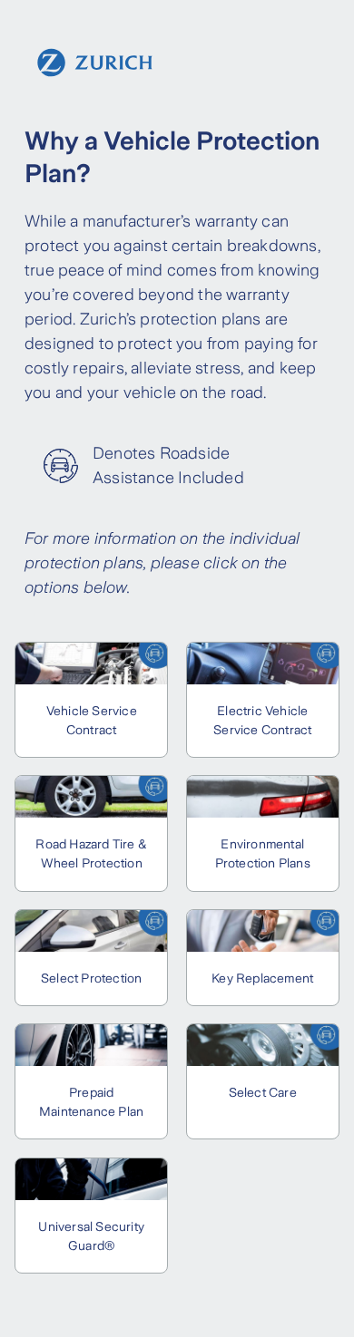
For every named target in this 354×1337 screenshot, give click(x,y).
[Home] (94, 62)
